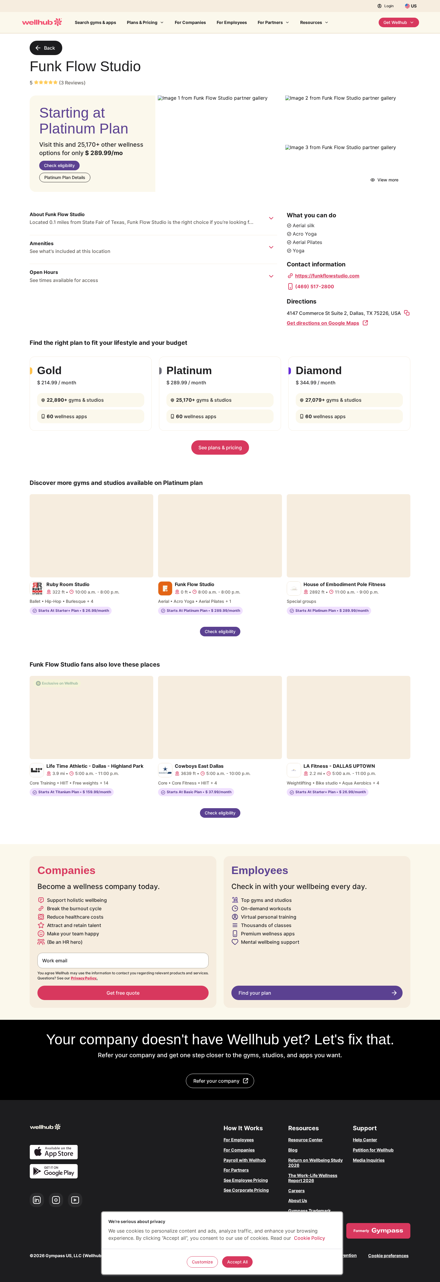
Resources (311, 22)
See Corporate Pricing (246, 1190)
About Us (297, 1200)
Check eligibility (59, 165)
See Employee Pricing (246, 1180)
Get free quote (123, 993)
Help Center (365, 1139)
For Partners (270, 22)
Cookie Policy (309, 1238)
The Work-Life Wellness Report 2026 (312, 1178)
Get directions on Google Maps (323, 323)
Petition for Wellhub (373, 1149)
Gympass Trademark (309, 1210)
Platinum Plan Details (64, 177)
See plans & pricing (220, 447)
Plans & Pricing (142, 22)
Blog (293, 1149)
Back (49, 48)
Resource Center (305, 1139)
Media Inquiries (369, 1160)
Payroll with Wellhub (245, 1160)
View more (387, 179)
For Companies (190, 22)
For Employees (232, 22)
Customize (202, 1261)
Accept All (237, 1261)
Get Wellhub (395, 22)
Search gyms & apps (95, 22)
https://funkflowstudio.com (327, 276)
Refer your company (216, 1081)
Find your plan (255, 993)
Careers (296, 1190)
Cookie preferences (388, 1255)
